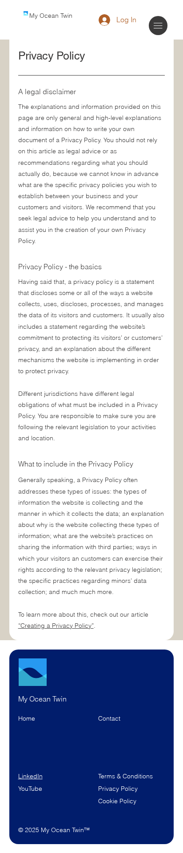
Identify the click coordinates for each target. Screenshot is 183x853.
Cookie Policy (117, 801)
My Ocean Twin (50, 16)
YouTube (30, 789)
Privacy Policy (118, 789)
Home (26, 718)
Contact (109, 718)
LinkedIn (30, 776)
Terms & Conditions (126, 776)
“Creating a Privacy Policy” (56, 626)
